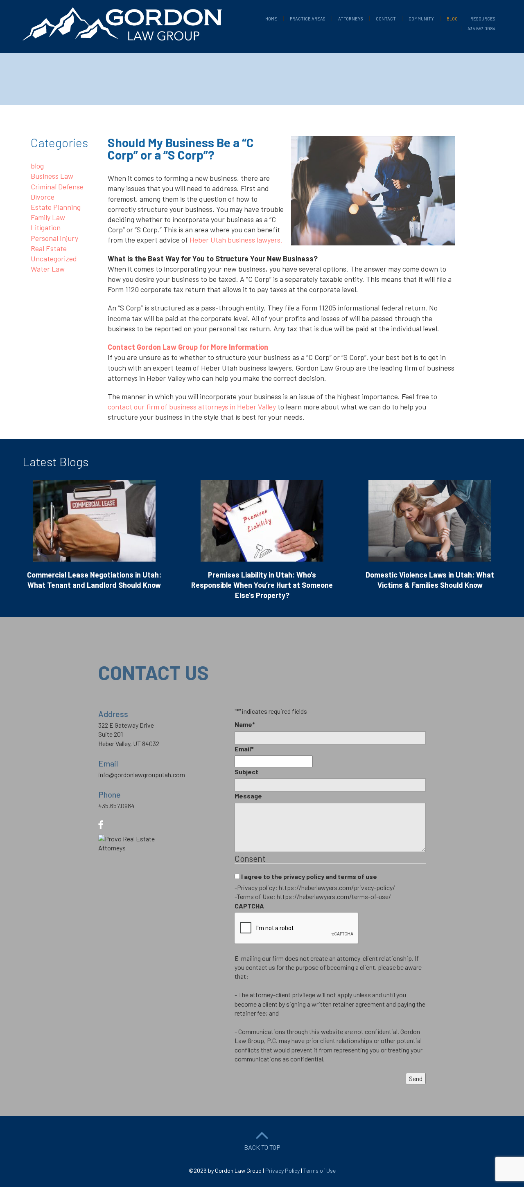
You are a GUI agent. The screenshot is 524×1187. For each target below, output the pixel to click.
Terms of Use (319, 1170)
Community (421, 18)
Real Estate (49, 248)
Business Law (52, 175)
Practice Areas (307, 18)
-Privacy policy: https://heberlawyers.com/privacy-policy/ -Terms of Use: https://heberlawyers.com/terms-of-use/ (315, 892)
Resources (482, 18)
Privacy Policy (282, 1170)
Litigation (46, 227)
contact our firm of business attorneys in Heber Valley (192, 406)
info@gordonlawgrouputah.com (141, 774)
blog (37, 165)
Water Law (48, 268)
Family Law (48, 217)
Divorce (42, 196)
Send (415, 1078)
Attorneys (350, 18)
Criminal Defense (57, 186)
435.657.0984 (481, 28)
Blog (452, 18)
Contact (386, 18)
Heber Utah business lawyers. (236, 239)
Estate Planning (56, 206)
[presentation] (297, 928)
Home (271, 18)
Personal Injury (54, 238)
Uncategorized (54, 258)
